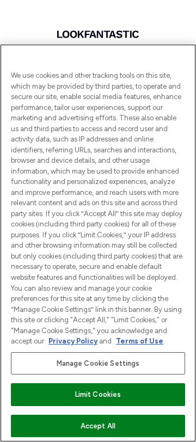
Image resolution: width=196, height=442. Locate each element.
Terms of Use (139, 341)
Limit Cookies (98, 394)
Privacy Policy (72, 341)
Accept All (98, 426)
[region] (98, 243)
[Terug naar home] (98, 34)
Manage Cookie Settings (98, 363)
